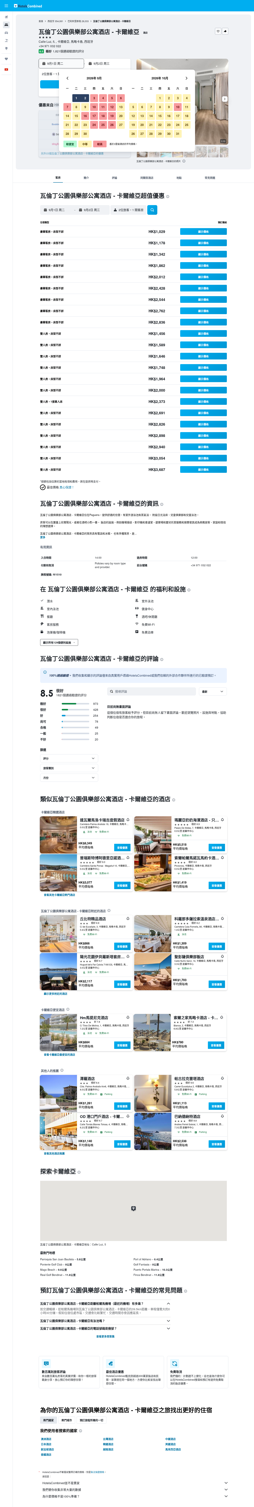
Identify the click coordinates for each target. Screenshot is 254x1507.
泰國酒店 (46, 1454)
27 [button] (121, 125)
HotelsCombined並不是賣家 (61, 1483)
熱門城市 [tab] (67, 1420)
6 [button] (121, 98)
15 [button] (76, 116)
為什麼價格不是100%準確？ (61, 1496)
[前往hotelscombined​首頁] (27, 5)
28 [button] (67, 134)
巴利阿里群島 (74, 21)
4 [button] (103, 98)
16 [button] (85, 116)
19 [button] (112, 116)
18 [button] (103, 116)
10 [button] (94, 107)
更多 (42, 537)
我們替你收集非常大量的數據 (61, 1489)
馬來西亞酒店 (173, 1449)
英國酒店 (170, 1444)
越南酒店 (108, 1449)
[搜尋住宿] (6, 25)
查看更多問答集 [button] (105, 1336)
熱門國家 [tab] (48, 1420)
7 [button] (67, 107)
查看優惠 (122, 847)
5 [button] (112, 98)
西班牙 (51, 21)
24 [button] (94, 125)
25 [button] (103, 125)
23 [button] (85, 125)
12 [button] (112, 107)
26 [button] (112, 125)
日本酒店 (46, 1444)
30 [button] (85, 134)
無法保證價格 (97, 1472)
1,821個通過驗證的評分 (68, 51)
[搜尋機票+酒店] (6, 40)
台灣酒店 (108, 1439)
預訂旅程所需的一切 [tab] (91, 1420)
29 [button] (76, 134)
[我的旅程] (6, 59)
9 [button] (85, 107)
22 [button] (76, 125)
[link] (59, 894)
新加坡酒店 (47, 1449)
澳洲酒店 (46, 1439)
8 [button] (76, 107)
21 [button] (67, 125)
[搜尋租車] (6, 32)
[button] (6, 6)
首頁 (41, 21)
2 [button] (85, 98)
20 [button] (121, 116)
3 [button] (94, 98)
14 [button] (67, 116)
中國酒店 (170, 1439)
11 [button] (103, 107)
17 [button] (94, 116)
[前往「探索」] (6, 48)
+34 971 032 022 (50, 46)
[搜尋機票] (6, 17)
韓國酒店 (108, 1444)
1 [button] (76, 98)
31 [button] (177, 134)
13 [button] (121, 107)
